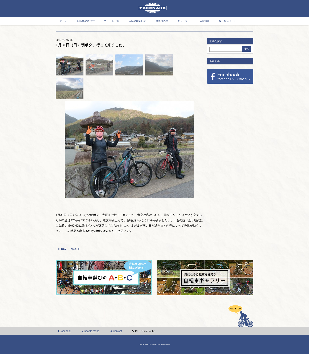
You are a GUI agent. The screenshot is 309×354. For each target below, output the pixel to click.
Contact (117, 331)
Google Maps (91, 331)
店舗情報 (204, 21)
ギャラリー (183, 21)
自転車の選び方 (86, 21)
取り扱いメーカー (229, 21)
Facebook (65, 331)
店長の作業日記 (137, 21)
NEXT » (75, 248)
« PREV (61, 248)
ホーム (63, 21)
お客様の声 (162, 21)
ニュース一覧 (111, 21)
